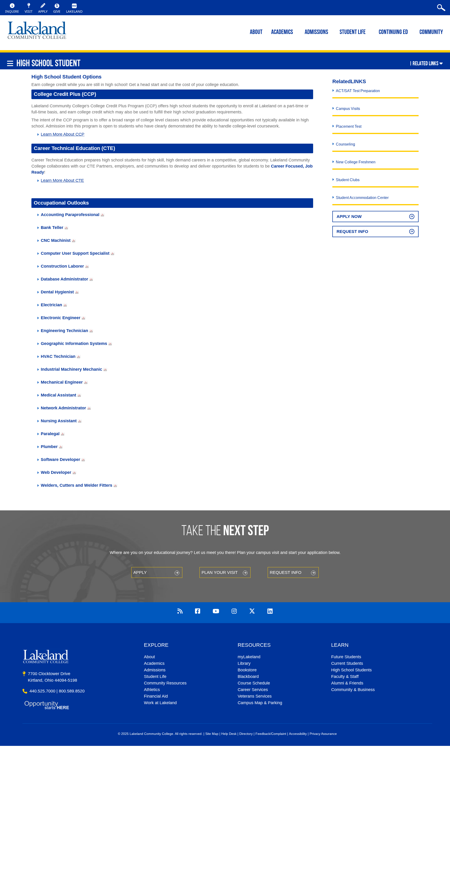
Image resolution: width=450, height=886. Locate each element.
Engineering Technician (64, 330)
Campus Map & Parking (260, 702)
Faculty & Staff (345, 676)
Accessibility (298, 734)
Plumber (49, 446)
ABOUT (256, 32)
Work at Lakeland (160, 702)
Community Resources (165, 683)
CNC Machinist (56, 240)
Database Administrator (64, 279)
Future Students (346, 656)
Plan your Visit (220, 572)
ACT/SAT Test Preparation (358, 91)
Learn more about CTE (62, 180)
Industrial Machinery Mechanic (71, 369)
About (149, 656)
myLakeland (37, 31)
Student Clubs (348, 180)
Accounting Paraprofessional (70, 214)
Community (431, 32)
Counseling (345, 144)
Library (244, 663)
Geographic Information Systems (74, 343)
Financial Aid (156, 696)
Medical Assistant (58, 395)
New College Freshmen (355, 162)
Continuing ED (393, 32)
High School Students (351, 670)
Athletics (152, 689)
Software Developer (60, 459)
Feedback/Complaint (270, 734)
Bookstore (247, 670)
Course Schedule (254, 683)
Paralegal (50, 433)
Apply (140, 572)
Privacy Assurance (323, 734)
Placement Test (348, 126)
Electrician (51, 305)
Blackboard (248, 676)
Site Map (211, 734)
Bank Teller (52, 227)
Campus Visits (348, 109)
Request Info (352, 231)
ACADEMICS (282, 32)
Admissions (316, 32)
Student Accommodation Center (362, 198)
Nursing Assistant (59, 421)
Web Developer (56, 472)
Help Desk (228, 734)
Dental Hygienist (57, 292)
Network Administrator (63, 408)
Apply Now (349, 216)
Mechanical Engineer (62, 382)
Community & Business (353, 689)
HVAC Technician (58, 356)
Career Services (253, 689)
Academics (154, 663)
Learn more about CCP (62, 134)
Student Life (353, 32)
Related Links (426, 63)
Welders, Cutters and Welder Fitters (76, 485)
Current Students (347, 663)
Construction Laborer (62, 266)
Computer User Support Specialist (75, 253)
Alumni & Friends (347, 683)
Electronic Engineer (60, 317)
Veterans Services (255, 696)
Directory (246, 734)
